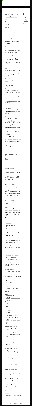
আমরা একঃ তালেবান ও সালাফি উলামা (17, 395)
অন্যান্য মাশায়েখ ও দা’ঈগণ (25, 23)
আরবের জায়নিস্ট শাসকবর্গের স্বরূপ (8, 395)
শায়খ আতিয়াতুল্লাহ (25, 19)
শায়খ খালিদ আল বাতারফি (25, 20)
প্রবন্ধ (23, 14)
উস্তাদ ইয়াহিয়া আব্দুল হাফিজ (26, 21)
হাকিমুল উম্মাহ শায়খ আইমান (26, 17)
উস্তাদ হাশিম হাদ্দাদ (7, 393)
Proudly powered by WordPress (13, 403)
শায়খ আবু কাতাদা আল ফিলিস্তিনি (26, 18)
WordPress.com (20, 403)
